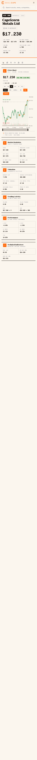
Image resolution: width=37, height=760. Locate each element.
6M (11, 86)
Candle (15, 90)
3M (8, 86)
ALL (22, 86)
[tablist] (18, 63)
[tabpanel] (18, 164)
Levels (6, 93)
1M (4, 86)
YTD (15, 86)
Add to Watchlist (10, 28)
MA (21, 90)
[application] (18, 113)
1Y (18, 86)
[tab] (3, 63)
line (10, 90)
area (5, 90)
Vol (25, 90)
